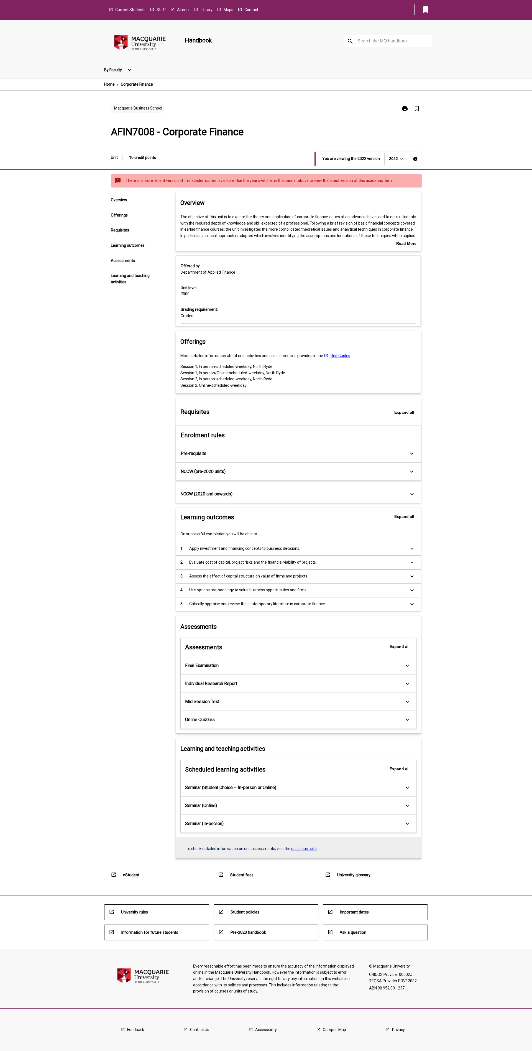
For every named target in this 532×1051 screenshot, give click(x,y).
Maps (228, 9)
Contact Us (199, 1029)
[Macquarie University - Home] (140, 43)
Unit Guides (340, 355)
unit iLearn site (304, 848)
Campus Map (334, 1029)
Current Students (130, 9)
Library (207, 9)
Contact (251, 9)
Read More (406, 244)
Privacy (398, 1029)
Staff (161, 9)
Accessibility (266, 1029)
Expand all (404, 412)
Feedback (135, 1029)
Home (109, 84)
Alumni (183, 9)
